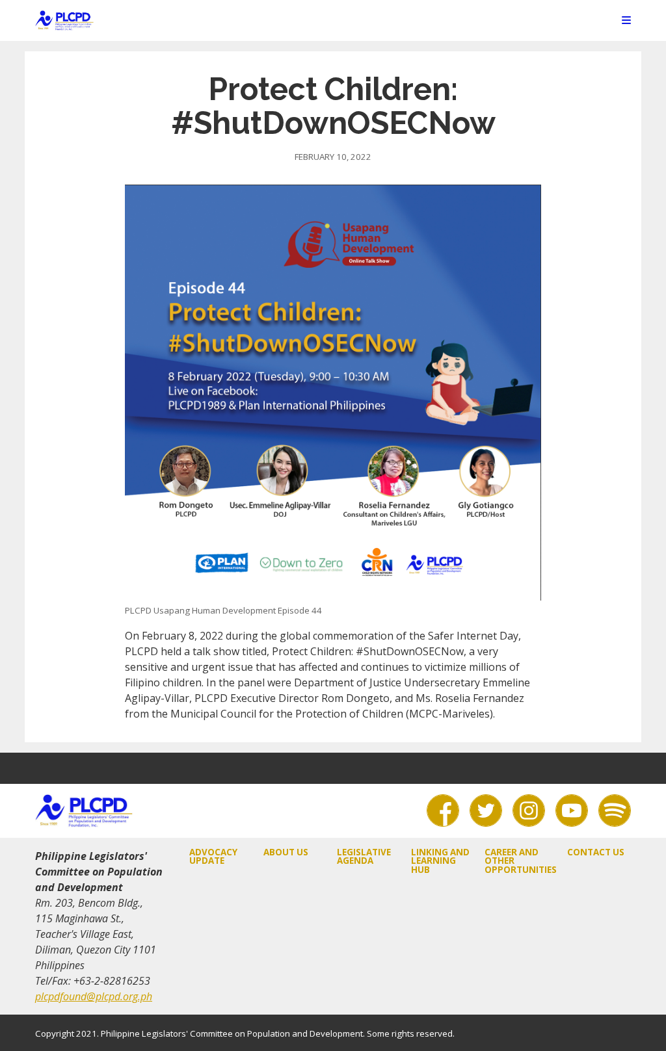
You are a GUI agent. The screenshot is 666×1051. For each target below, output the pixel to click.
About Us (285, 852)
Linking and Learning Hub (440, 861)
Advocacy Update (213, 856)
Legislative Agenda (364, 856)
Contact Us (595, 852)
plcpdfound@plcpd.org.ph (93, 996)
